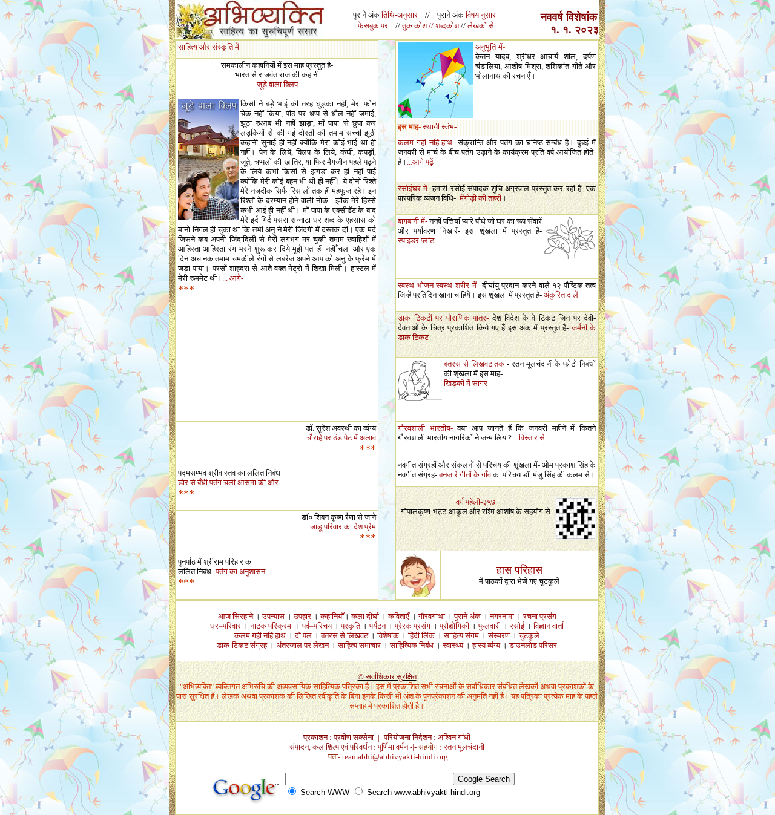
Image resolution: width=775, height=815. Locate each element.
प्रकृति (350, 625)
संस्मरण (499, 635)
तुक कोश (414, 25)
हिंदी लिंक (421, 635)
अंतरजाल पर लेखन (303, 645)
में (500, 46)
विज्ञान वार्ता (548, 625)
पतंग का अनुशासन (240, 571)
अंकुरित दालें (561, 294)
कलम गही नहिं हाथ (260, 635)
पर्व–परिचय (317, 625)
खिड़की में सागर (465, 383)
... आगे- (232, 278)
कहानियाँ (332, 616)
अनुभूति (485, 46)
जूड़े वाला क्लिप (277, 84)
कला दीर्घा (365, 616)
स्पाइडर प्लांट (416, 240)
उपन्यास (273, 616)
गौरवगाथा (431, 616)
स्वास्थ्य (453, 645)
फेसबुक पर (373, 25)
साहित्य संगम (461, 635)
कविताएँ (398, 616)
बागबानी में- (412, 221)
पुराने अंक (467, 616)
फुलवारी (489, 625)
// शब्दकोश (445, 25)
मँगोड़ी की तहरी (480, 198)
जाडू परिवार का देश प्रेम (343, 526)
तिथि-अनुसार (399, 14)
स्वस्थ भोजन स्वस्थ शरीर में (437, 285)
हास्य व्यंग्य (486, 645)
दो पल (303, 635)
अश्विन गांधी (454, 737)
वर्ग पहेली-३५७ (475, 501)
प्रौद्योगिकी (454, 625)
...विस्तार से (530, 437)
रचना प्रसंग (539, 616)
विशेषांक (388, 635)
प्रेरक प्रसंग (412, 625)
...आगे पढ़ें (420, 161)
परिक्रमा (280, 625)
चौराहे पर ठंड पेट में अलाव (341, 437)
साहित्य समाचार (359, 645)
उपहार (302, 616)
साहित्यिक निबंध (412, 645)
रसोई (517, 625)
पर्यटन (377, 625)
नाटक (258, 625)
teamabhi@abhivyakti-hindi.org (395, 756)
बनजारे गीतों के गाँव (466, 474)
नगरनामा (502, 616)
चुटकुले (529, 635)
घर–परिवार (225, 625)
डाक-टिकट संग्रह (242, 645)
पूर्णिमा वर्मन (393, 746)
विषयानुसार (481, 14)
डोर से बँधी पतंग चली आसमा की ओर (228, 482)
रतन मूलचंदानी (464, 746)
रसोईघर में (412, 188)
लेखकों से (480, 25)
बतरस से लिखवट (344, 635)
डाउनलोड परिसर (533, 645)
